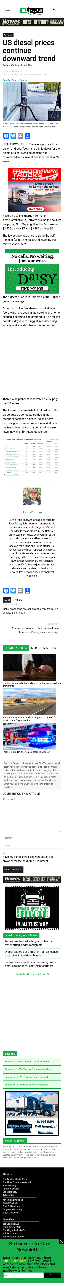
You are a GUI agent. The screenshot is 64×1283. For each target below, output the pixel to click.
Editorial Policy (10, 1192)
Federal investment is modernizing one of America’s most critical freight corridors (29, 719)
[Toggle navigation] (7, 10)
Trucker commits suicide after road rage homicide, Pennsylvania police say (35, 630)
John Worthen (12, 65)
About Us (7, 1174)
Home (6, 71)
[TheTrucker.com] (29, 11)
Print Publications (11, 1206)
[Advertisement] (32, 362)
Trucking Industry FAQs (14, 1230)
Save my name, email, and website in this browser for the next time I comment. (28, 859)
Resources (8, 1219)
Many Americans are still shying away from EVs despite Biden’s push (30, 610)
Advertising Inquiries (13, 1200)
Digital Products (10, 1203)
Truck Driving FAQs (12, 1227)
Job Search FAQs (11, 1224)
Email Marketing (10, 1212)
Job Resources (10, 1233)
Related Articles (16, 648)
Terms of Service (11, 1189)
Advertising (8, 1195)
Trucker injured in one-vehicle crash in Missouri (26, 752)
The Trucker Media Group (15, 1179)
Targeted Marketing (12, 1209)
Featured (18, 600)
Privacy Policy (9, 1185)
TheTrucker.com (14, 1261)
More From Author (43, 648)
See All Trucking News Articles (30, 974)
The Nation (8, 35)
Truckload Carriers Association (18, 1182)
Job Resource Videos (13, 1236)
